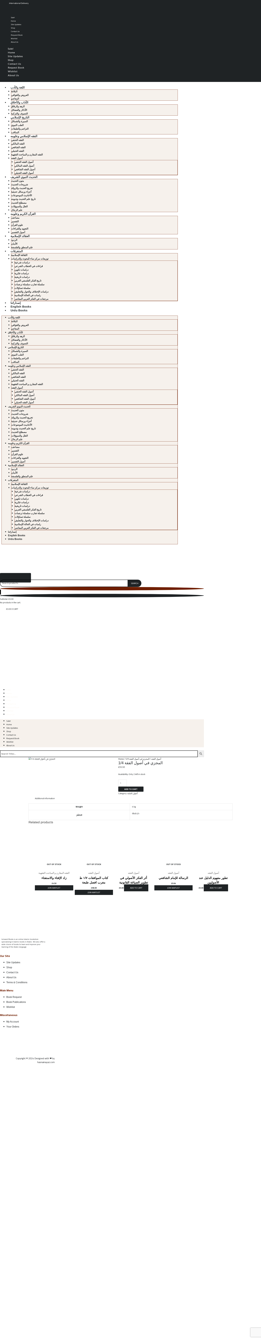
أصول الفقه (17, 158)
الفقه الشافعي (18, 147)
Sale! (13, 17)
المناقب (15, 132)
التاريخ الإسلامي (20, 117)
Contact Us (15, 31)
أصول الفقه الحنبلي (24, 173)
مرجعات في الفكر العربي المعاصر (31, 299)
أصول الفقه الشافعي (24, 169)
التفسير (15, 221)
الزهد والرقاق (18, 106)
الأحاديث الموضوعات (21, 195)
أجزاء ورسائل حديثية (21, 191)
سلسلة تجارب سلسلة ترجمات (29, 284)
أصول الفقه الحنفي (23, 162)
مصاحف (15, 217)
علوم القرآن (17, 225)
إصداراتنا (16, 302)
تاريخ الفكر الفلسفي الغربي (27, 280)
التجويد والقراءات (19, 228)
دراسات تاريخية (22, 277)
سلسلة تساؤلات (22, 288)
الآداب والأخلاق (19, 102)
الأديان (14, 243)
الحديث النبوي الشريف (24, 177)
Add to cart (130, 789)
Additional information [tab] (45, 798)
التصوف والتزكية (19, 113)
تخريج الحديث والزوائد (22, 188)
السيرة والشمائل (19, 121)
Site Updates (16, 24)
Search (134, 583)
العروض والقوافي (20, 95)
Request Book (17, 35)
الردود (14, 240)
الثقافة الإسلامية (19, 255)
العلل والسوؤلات (19, 206)
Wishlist (14, 38)
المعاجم (15, 98)
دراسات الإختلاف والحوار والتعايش (31, 291)
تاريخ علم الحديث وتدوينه (23, 199)
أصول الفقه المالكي (24, 165)
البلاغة (14, 91)
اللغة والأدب (18, 87)
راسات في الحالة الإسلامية (27, 295)
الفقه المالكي (17, 143)
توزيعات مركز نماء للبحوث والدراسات (29, 258)
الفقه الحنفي (17, 140)
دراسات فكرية (21, 273)
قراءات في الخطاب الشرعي (28, 266)
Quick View (54, 867)
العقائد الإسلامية (20, 236)
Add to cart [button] (136, 888)
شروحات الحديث (19, 184)
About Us (14, 42)
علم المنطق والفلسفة (22, 247)
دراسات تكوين (21, 269)
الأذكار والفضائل (19, 110)
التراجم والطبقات (20, 128)
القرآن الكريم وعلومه (23, 213)
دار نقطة (135, 813)
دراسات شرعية (22, 262)
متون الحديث (17, 181)
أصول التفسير (18, 232)
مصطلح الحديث (19, 202)
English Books (21, 306)
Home (13, 21)
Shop (13, 28)
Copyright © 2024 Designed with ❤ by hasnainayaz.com (35, 1060)
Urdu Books (19, 310)
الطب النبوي (17, 125)
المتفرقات (17, 251)
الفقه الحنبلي (17, 151)
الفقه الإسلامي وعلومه (24, 136)
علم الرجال (17, 210)
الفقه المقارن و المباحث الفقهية (27, 154)
